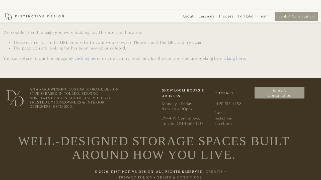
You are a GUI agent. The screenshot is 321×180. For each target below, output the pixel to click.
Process (226, 16)
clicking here (87, 58)
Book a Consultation (296, 16)
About (188, 16)
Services (206, 16)
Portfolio (246, 16)
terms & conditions (179, 177)
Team (264, 16)
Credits (214, 172)
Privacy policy (136, 177)
